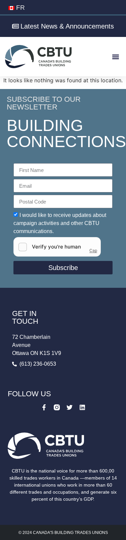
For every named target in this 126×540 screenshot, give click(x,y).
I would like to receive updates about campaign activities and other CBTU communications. (59, 223)
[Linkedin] (82, 407)
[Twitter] (70, 407)
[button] (115, 56)
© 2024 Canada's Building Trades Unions (63, 532)
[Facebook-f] (44, 407)
